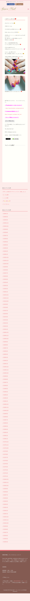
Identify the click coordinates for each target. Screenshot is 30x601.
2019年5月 (5, 388)
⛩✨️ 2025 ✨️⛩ (6, 201)
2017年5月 (5, 463)
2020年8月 (5, 344)
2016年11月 (5, 482)
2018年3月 (5, 432)
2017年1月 (5, 476)
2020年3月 (5, 357)
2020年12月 (5, 332)
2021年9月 (5, 304)
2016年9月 (5, 488)
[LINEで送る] (15, 138)
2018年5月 (5, 426)
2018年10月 (5, 410)
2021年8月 (5, 307)
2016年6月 (5, 498)
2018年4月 (5, 429)
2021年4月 (5, 320)
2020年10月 (5, 338)
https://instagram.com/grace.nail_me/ (13, 114)
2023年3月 (5, 248)
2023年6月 (5, 238)
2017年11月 (5, 445)
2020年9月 (5, 341)
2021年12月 (5, 295)
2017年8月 (5, 454)
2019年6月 (5, 385)
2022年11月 (5, 260)
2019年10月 (5, 373)
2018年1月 (5, 438)
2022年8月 (5, 270)
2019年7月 (5, 382)
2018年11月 (5, 407)
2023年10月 (5, 226)
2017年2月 (5, 473)
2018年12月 (5, 404)
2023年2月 (5, 251)
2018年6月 (5, 423)
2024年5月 (5, 216)
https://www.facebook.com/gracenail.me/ (15, 108)
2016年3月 (5, 507)
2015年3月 (5, 541)
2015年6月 (5, 535)
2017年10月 (5, 448)
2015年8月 (5, 529)
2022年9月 (5, 266)
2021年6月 (5, 313)
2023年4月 (5, 245)
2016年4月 (5, 504)
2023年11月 (5, 223)
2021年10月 (5, 301)
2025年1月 (5, 213)
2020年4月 (5, 354)
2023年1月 (5, 254)
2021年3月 (5, 323)
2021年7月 (5, 310)
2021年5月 (5, 316)
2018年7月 (5, 419)
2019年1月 (5, 401)
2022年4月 (5, 282)
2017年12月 (5, 441)
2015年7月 (5, 532)
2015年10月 (5, 523)
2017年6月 (5, 460)
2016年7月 (5, 495)
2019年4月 (5, 391)
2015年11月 (5, 520)
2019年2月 (5, 398)
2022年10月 (5, 263)
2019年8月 (5, 379)
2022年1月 (5, 291)
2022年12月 (5, 257)
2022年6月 (5, 276)
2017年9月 (5, 451)
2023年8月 (5, 232)
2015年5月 (5, 538)
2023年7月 (5, 235)
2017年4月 (5, 466)
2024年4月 (5, 219)
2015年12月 (5, 516)
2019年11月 (5, 369)
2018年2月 (5, 435)
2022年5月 (5, 279)
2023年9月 (5, 229)
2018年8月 (5, 416)
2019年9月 (5, 376)
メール (24, 581)
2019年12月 (5, 366)
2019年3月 (5, 394)
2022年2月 (5, 288)
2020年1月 (5, 363)
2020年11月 (5, 335)
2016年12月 (5, 479)
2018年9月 (5, 413)
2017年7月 (5, 457)
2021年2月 (5, 326)
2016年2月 (5, 510)
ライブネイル (6, 204)
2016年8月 (5, 491)
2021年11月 (5, 298)
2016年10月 (5, 485)
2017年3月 (5, 470)
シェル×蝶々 (6, 198)
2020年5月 (5, 351)
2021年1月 (5, 329)
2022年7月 (5, 273)
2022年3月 (5, 285)
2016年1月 (5, 513)
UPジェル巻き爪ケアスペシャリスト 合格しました (14, 191)
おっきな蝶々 (6, 194)
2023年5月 (5, 241)
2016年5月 (5, 501)
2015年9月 (5, 526)
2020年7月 (5, 348)
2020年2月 (5, 360)
